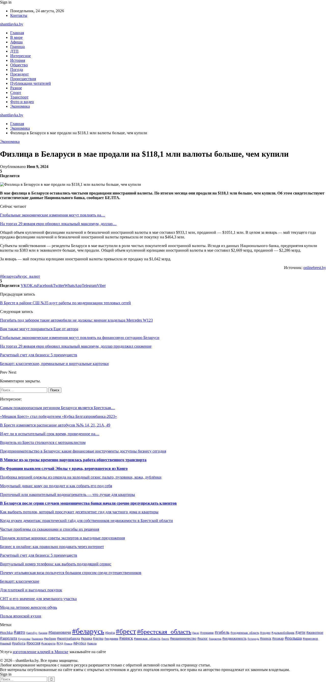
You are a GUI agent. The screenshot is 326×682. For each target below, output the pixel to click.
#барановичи (59, 632)
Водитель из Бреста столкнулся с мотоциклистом (43, 442)
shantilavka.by (11, 24)
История (17, 60)
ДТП (14, 51)
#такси (68, 643)
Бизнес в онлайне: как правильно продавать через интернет (52, 546)
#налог (202, 638)
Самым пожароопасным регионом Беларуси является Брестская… (57, 408)
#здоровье (24, 638)
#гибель (222, 632)
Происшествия (23, 79)
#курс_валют (28, 276)
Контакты (18, 15)
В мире (16, 37)
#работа (18, 643)
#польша (293, 638)
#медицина (111, 638)
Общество (19, 65)
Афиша (16, 42)
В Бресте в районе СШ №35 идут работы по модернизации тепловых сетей (65, 303)
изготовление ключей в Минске (40, 652)
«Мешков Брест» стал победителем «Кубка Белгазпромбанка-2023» (58, 416)
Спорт (15, 92)
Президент (19, 74)
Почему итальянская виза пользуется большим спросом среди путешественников (70, 572)
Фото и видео (22, 102)
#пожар (278, 638)
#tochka (6, 632)
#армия (42, 632)
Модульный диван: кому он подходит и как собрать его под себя (56, 486)
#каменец (37, 638)
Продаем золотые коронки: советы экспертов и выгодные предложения (62, 538)
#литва (98, 638)
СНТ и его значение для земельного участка (38, 598)
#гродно (265, 633)
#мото (165, 638)
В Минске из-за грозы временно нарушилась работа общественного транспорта (73, 460)
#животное (314, 632)
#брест (126, 631)
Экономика (20, 106)
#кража (86, 638)
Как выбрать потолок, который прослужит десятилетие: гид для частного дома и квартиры (79, 512)
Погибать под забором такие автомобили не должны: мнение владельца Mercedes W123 (76, 320)
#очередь (253, 638)
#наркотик (215, 638)
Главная (17, 33)
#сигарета (48, 643)
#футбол (79, 643)
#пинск (265, 638)
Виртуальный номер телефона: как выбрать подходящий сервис (55, 564)
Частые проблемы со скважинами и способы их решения (49, 529)
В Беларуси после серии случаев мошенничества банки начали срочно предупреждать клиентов (88, 503)
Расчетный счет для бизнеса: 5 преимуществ (38, 555)
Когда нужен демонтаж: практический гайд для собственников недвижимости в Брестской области (86, 520)
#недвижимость (234, 638)
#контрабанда (68, 638)
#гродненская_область (244, 633)
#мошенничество (183, 638)
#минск (126, 638)
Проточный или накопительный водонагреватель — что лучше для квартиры (67, 494)
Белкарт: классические (19, 581)
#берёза (110, 633)
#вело (195, 632)
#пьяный (5, 643)
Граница (17, 46)
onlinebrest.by (314, 267)
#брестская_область (164, 631)
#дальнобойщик (282, 633)
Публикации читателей (30, 83)
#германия (207, 633)
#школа (92, 643)
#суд (60, 643)
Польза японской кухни (20, 616)
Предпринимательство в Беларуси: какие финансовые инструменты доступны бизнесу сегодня (83, 451)
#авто (19, 632)
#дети (300, 632)
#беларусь (8, 276)
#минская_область (147, 638)
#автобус (31, 632)
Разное (16, 88)
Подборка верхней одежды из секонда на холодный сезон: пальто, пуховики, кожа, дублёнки (80, 477)
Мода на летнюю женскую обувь (28, 607)
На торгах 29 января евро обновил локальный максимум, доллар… (58, 224)
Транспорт (19, 97)
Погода (16, 69)
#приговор (310, 638)
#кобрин (50, 638)
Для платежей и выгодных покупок (31, 590)
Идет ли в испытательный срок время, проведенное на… (49, 434)
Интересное (20, 56)
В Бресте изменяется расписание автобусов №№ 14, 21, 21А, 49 (55, 425)
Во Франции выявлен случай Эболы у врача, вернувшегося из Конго (64, 468)
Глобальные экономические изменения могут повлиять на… (52, 215)
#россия (33, 643)
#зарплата (8, 638)
